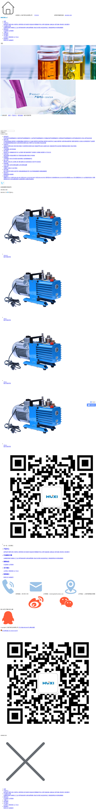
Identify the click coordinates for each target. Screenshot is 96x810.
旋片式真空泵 (7, 171)
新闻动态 (6, 29)
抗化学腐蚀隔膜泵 (34, 171)
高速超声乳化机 (38, 146)
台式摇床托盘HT (88, 177)
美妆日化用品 (37, 27)
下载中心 (6, 32)
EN (38, 15)
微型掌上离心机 (8, 161)
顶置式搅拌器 (75, 141)
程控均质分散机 (18, 146)
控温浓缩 (31, 24)
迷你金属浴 (7, 155)
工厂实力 (16, 37)
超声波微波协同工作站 (78, 138)
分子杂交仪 (48, 152)
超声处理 (6, 24)
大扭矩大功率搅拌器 (84, 141)
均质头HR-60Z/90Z (40, 177)
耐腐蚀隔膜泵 (43, 171)
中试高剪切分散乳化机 (28, 146)
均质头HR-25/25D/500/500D (28, 177)
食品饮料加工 (44, 27)
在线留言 (11, 40)
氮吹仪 (29, 155)
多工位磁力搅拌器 (33, 141)
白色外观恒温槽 (23, 165)
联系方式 (6, 40)
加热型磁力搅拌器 (43, 141)
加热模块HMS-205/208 (58, 177)
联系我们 (6, 38)
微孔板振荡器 (27, 152)
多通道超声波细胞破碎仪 (65, 138)
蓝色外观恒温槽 (14, 165)
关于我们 (6, 35)
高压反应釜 (43, 142)
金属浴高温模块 (29, 179)
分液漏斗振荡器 (40, 152)
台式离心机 (15, 161)
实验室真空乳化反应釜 (56, 146)
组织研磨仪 (20, 158)
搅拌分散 (11, 24)
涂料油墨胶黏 (29, 27)
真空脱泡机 (13, 149)
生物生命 (52, 24)
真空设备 (57, 24)
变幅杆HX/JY (7, 177)
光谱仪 (9, 168)
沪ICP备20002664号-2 (24, 627)
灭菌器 (5, 168)
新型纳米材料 (22, 27)
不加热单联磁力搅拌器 (10, 141)
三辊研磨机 (7, 149)
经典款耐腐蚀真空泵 (24, 171)
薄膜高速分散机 (66, 146)
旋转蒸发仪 (29, 161)
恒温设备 (46, 24)
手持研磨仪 (7, 158)
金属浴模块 (22, 179)
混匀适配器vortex (68, 177)
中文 (35, 15)
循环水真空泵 (14, 171)
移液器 (12, 174)
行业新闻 (6, 30)
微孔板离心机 (22, 161)
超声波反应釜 (88, 138)
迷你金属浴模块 (14, 179)
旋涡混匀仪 (7, 152)
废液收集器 (7, 174)
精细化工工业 (14, 27)
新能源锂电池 (52, 27)
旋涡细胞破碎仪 (28, 158)
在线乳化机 (46, 146)
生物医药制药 (7, 27)
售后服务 (6, 33)
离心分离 (41, 24)
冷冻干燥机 (7, 165)
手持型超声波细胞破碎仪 (10, 138)
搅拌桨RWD (49, 177)
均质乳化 (16, 24)
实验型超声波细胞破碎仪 (23, 138)
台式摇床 (21, 152)
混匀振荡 (26, 24)
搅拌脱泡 (21, 24)
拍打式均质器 (13, 158)
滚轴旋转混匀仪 (14, 152)
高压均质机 (73, 146)
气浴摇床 (33, 152)
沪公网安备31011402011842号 (10, 630)
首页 (5, 21)
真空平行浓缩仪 (36, 161)
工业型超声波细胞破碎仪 (37, 138)
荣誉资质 (11, 37)
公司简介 (6, 37)
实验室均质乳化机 (8, 146)
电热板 (33, 155)
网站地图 (32, 627)
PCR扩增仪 (14, 168)
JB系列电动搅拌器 (66, 141)
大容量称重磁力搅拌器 (22, 141)
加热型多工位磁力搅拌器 (54, 141)
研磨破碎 (36, 24)
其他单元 (62, 24)
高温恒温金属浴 (23, 155)
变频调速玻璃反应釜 (10, 142)
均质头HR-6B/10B (15, 177)
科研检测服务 (59, 27)
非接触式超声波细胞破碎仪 (51, 138)
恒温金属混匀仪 (14, 155)
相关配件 (67, 24)
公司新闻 (11, 30)
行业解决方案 (7, 26)
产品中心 (6, 22)
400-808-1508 (68, 15)
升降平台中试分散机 (34, 142)
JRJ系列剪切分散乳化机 (22, 142)
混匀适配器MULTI (78, 177)
